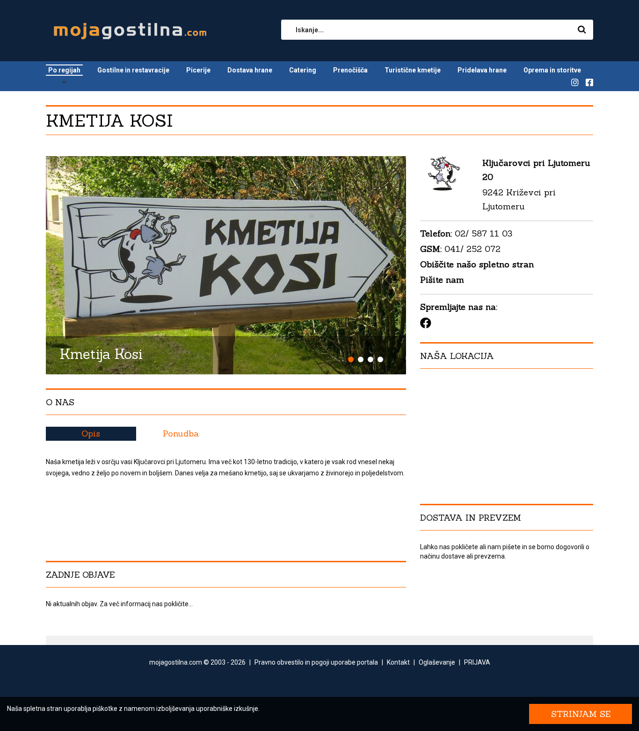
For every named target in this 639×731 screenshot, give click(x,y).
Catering (302, 70)
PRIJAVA (477, 662)
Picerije (198, 70)
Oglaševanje (437, 662)
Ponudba (181, 433)
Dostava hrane (249, 70)
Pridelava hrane (482, 70)
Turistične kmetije (413, 70)
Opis (90, 433)
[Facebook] (425, 323)
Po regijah (64, 70)
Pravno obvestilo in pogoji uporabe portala (316, 662)
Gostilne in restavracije (133, 70)
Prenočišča (350, 70)
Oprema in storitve (552, 70)
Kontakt (398, 662)
